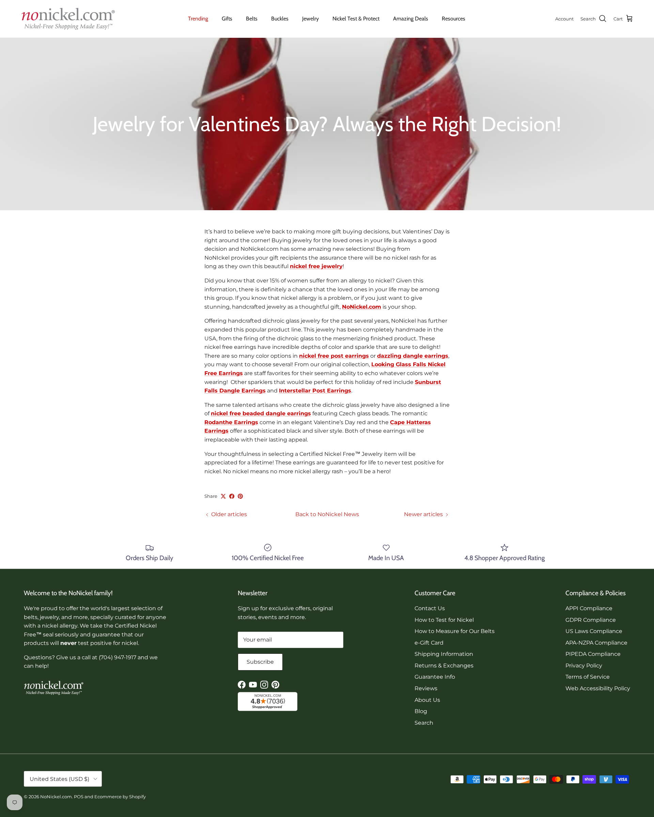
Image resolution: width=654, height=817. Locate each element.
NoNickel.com (361, 307)
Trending (198, 18)
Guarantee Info (435, 677)
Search (424, 723)
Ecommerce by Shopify (120, 796)
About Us (427, 700)
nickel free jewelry (316, 266)
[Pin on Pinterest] (240, 496)
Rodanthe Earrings (231, 422)
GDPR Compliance (590, 620)
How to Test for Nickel (444, 620)
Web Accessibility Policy (597, 688)
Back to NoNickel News (327, 514)
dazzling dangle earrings (412, 356)
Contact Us (430, 608)
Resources (453, 18)
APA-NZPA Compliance (596, 642)
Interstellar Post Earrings (315, 390)
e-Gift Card (429, 642)
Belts (252, 18)
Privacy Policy (583, 665)
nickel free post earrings (334, 356)
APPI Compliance (588, 608)
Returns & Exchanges (444, 665)
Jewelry (310, 18)
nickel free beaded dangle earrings (261, 413)
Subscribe (260, 662)
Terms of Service (587, 677)
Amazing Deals (410, 18)
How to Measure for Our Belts (455, 631)
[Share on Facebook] (231, 496)
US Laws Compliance (593, 631)
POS (78, 796)
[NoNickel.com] (68, 19)
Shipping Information (444, 654)
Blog (421, 711)
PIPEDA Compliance (593, 654)
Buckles (280, 18)
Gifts (227, 18)
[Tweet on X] (223, 496)
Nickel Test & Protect (355, 18)
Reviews (426, 688)
